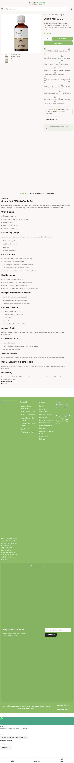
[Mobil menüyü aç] (2, 9)
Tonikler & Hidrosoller (28, 415)
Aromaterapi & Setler (27, 432)
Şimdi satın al (58, 43)
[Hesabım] (72, 9)
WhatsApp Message (6, 740)
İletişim (41, 406)
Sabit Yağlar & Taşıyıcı (57, 14)
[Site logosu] (37, 3)
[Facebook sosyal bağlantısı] (58, 420)
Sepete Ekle (62, 38)
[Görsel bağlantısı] (59, 409)
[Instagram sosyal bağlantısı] (62, 420)
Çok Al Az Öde (25, 429)
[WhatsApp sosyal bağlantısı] (58, 424)
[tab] (24, 194)
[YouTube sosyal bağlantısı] (67, 420)
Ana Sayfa (47, 14)
